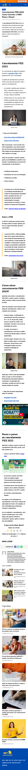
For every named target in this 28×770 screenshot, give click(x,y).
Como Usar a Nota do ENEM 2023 (14, 137)
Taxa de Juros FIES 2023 (11, 140)
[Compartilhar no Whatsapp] (21, 547)
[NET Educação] (4, 5)
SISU (10, 760)
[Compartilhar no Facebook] (15, 547)
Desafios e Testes (16, 762)
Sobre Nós (4, 765)
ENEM (7, 760)
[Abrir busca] (25, 4)
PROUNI (15, 760)
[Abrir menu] (9, 4)
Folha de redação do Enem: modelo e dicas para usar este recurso (13, 684)
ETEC (24, 760)
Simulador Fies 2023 (10, 397)
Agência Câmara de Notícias (17, 209)
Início (4, 9)
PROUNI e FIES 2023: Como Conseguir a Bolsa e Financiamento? (20, 582)
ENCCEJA (20, 760)
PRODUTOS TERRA (22, 1)
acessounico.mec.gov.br (16, 255)
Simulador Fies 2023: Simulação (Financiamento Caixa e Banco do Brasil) (20, 572)
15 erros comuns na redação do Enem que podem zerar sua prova (13, 630)
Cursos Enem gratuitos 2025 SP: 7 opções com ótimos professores (12, 657)
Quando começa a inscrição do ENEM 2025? (13, 740)
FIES (12, 760)
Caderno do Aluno (6, 762)
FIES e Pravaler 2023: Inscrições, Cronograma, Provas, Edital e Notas (20, 592)
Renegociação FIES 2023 (11, 401)
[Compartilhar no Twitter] (18, 547)
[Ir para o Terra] (4, 1)
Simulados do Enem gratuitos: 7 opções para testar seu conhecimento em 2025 (13, 712)
